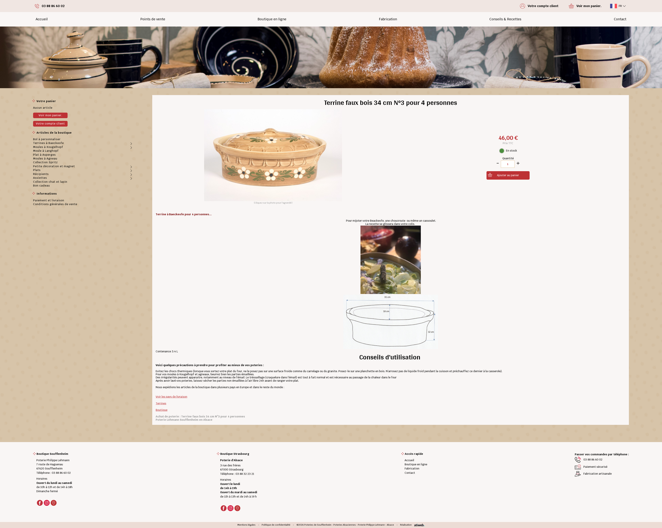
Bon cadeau (41, 185)
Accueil (42, 19)
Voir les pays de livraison (171, 396)
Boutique (161, 410)
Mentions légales (246, 525)
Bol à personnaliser (47, 139)
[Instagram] (46, 502)
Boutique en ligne (272, 19)
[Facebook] (39, 502)
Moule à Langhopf (46, 151)
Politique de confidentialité (276, 525)
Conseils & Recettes (505, 19)
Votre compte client (50, 123)
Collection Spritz (45, 162)
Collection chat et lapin (50, 182)
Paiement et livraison (48, 200)
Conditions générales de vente (55, 204)
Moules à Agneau (45, 158)
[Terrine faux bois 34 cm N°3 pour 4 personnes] (273, 155)
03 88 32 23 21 (244, 474)
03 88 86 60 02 (61, 473)
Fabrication (388, 19)
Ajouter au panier (508, 175)
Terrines (161, 403)
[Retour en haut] (653, 521)
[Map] (53, 502)
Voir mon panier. (50, 115)
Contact (620, 19)
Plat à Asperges (44, 155)
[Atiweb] (418, 525)
